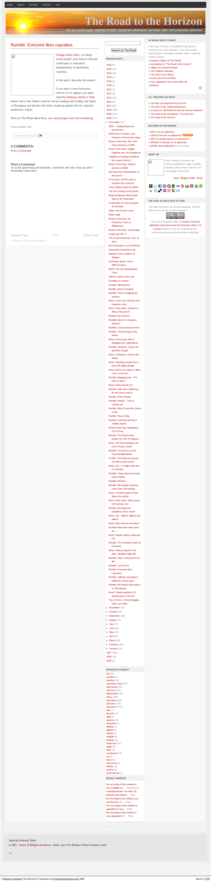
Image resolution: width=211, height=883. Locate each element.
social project (61, 118)
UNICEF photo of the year (122, 276)
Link (34, 135)
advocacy (111, 690)
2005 (109, 660)
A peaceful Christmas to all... (123, 249)
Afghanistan (112, 693)
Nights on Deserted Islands (164, 67)
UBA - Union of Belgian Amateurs (31, 845)
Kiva (81, 59)
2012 (109, 102)
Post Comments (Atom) (35, 240)
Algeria (109, 730)
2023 (109, 77)
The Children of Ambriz (162, 71)
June (112, 628)
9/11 (108, 673)
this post (64, 80)
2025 (109, 69)
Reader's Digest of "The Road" (166, 60)
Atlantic (110, 766)
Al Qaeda (111, 723)
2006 (109, 656)
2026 (109, 65)
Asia (108, 760)
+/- (10, 853)
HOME (10, 5)
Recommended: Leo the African (124, 245)
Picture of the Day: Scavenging (124, 230)
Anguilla (110, 736)
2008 (109, 118)
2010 (109, 110)
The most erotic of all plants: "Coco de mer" (172, 114)
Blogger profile (188, 178)
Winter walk (114, 214)
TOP (207, 879)
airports (110, 720)
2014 (109, 93)
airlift (108, 717)
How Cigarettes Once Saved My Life (169, 82)
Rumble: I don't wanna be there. (124, 327)
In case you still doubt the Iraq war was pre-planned (176, 110)
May (111, 632)
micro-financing (84, 118)
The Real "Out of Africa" (162, 74)
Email (199, 178)
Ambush (154, 85)
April (111, 636)
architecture (112, 753)
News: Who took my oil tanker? (124, 523)
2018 (109, 85)
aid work (110, 703)
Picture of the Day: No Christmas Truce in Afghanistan (120, 222)
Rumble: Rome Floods (120, 397)
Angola (109, 733)
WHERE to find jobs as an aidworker (169, 142)
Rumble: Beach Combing (121, 289)
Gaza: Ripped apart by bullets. (124, 187)
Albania (110, 726)
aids (108, 710)
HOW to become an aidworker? (166, 135)
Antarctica (111, 743)
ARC (108, 750)
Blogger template (13, 879)
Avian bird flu (112, 773)
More (176, 178)
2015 (109, 89)
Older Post (91, 235)
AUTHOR (33, 5)
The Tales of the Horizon (163, 117)
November (114, 607)
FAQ (58, 5)
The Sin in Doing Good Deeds (123, 191)
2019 (109, 81)
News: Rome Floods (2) (120, 385)
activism (110, 680)
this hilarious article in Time (78, 97)
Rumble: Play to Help (119, 416)
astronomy (111, 763)
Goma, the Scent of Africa (163, 78)
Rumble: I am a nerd (119, 565)
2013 (109, 97)
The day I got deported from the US (168, 103)
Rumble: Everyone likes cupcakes (42, 45)
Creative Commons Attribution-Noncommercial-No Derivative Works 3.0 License (175, 225)
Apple (109, 746)
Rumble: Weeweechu (119, 285)
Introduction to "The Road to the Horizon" (171, 64)
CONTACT (47, 5)
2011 (109, 105)
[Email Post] (39, 135)
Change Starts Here (67, 54)
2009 (109, 114)
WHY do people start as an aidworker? (170, 139)
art (107, 756)
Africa (109, 697)
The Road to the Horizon (143, 20)
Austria (109, 769)
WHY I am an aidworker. (163, 132)
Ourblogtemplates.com (66, 879)
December (114, 122)
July (111, 624)
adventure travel (114, 683)
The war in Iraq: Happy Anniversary (168, 106)
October (113, 611)
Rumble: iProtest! (117, 481)
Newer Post (19, 235)
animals (110, 740)
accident (110, 677)
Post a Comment (21, 150)
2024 (109, 73)
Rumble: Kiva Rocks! (119, 316)
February (114, 644)
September (115, 616)
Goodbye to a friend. (119, 281)
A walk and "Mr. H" (118, 234)
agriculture (111, 700)
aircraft (109, 713)
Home (56, 235)
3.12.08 (27, 135)
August (113, 620)
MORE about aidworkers (163, 146)
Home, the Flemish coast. (121, 210)
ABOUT (21, 5)
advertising (111, 687)
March (112, 640)
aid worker (111, 707)
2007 (109, 652)
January (113, 648)
